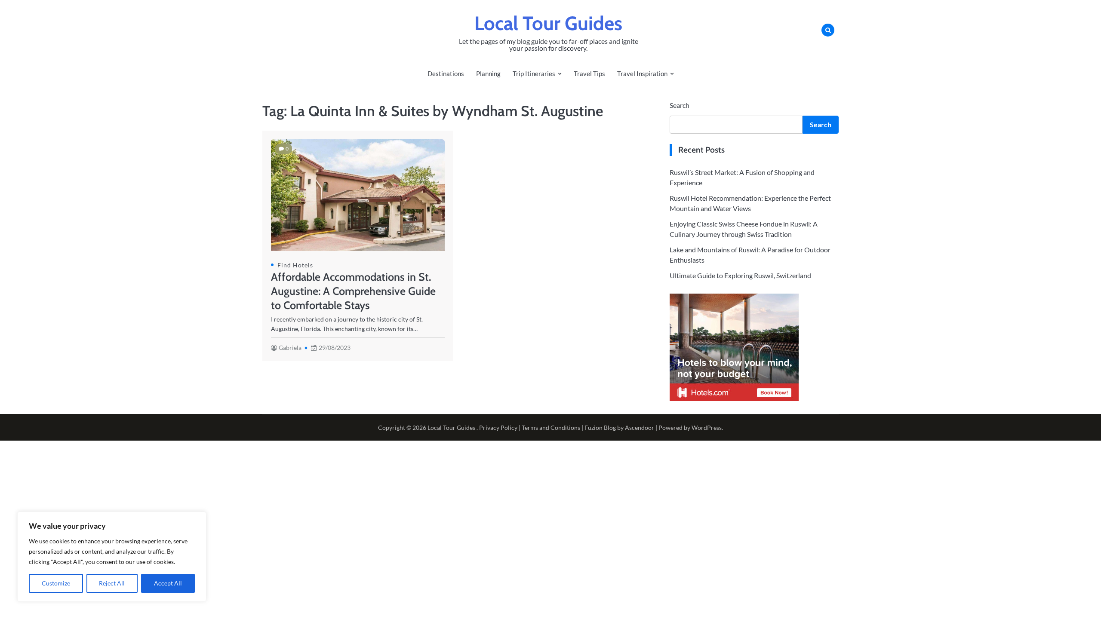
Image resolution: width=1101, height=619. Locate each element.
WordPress (707, 427)
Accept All (168, 583)
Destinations (445, 73)
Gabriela (290, 347)
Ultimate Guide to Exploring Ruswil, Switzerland (740, 275)
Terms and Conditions (551, 427)
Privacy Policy (498, 427)
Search (679, 105)
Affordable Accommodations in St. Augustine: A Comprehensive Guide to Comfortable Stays (353, 291)
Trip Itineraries (534, 73)
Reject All (112, 583)
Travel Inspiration (642, 73)
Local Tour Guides (548, 23)
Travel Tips (589, 73)
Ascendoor (639, 427)
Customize (56, 583)
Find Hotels (295, 265)
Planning (488, 73)
